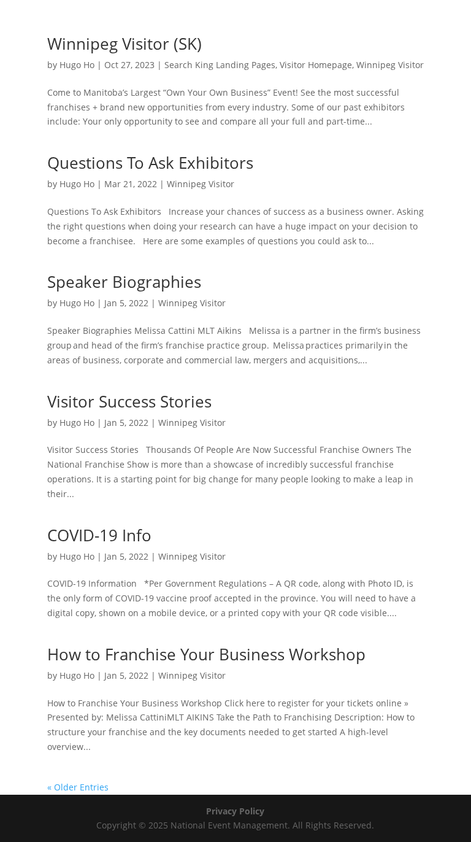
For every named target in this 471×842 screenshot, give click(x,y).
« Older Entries (78, 787)
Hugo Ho (76, 65)
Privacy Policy (235, 811)
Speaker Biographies (124, 282)
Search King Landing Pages (219, 65)
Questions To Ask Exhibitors (150, 163)
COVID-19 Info (99, 535)
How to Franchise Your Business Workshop (206, 654)
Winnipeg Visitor (390, 65)
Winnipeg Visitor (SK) (124, 44)
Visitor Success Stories (129, 401)
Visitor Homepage (316, 65)
